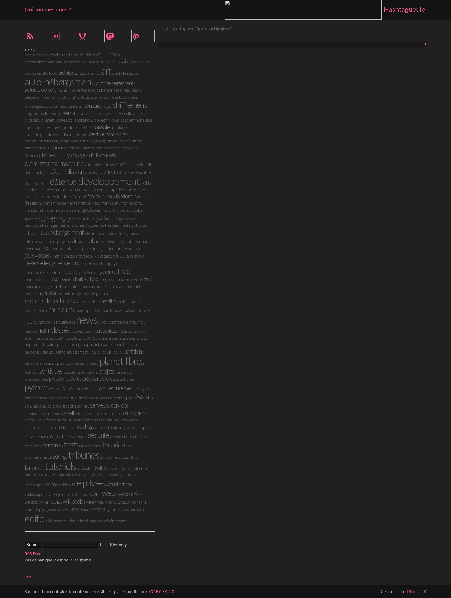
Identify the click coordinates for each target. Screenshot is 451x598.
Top (28, 577)
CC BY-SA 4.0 (161, 592)
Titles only (117, 545)
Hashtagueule (404, 9)
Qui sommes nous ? (48, 9)
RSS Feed (33, 554)
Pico (411, 592)
